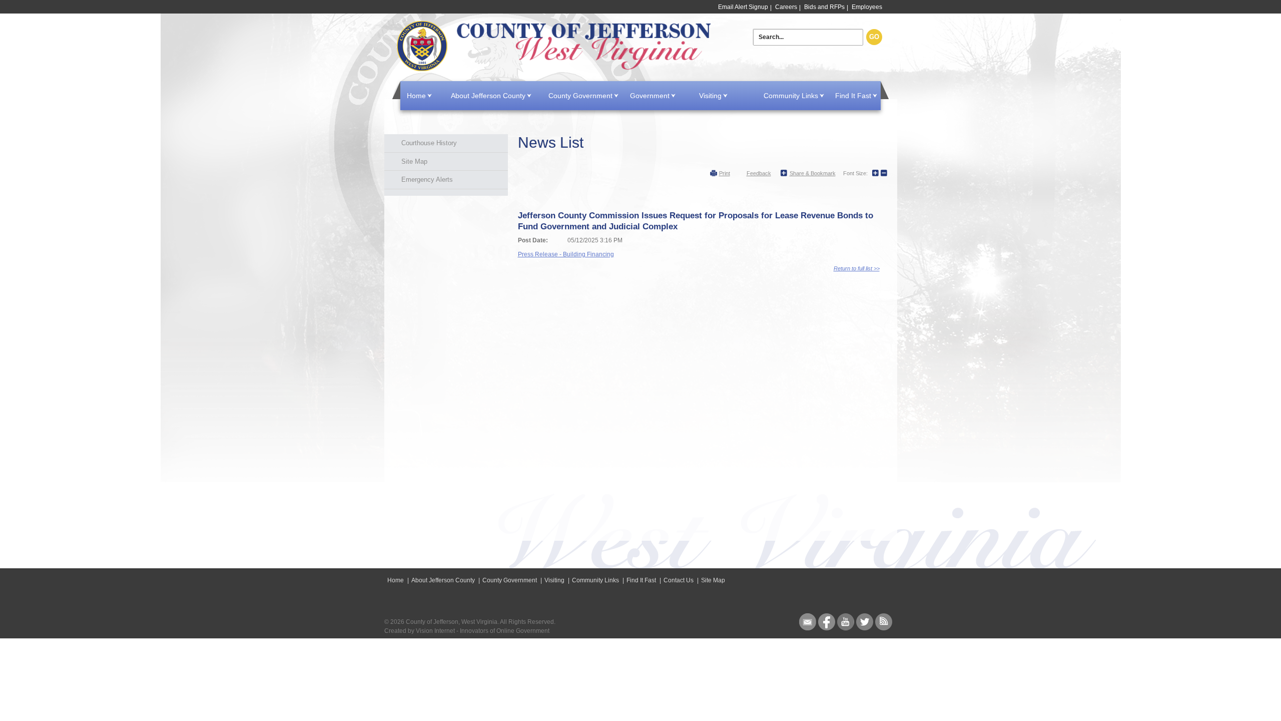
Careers (786, 7)
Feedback (759, 173)
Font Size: (855, 173)
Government (650, 96)
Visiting (710, 96)
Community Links (791, 96)
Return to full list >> (857, 268)
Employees (867, 7)
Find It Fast (853, 96)
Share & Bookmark (813, 173)
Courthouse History (429, 143)
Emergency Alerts (427, 179)
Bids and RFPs (824, 7)
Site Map (414, 161)
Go (874, 37)
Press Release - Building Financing (566, 254)
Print (724, 173)
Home (556, 46)
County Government (580, 96)
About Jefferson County (488, 96)
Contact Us (679, 580)
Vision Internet (435, 630)
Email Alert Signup (743, 7)
